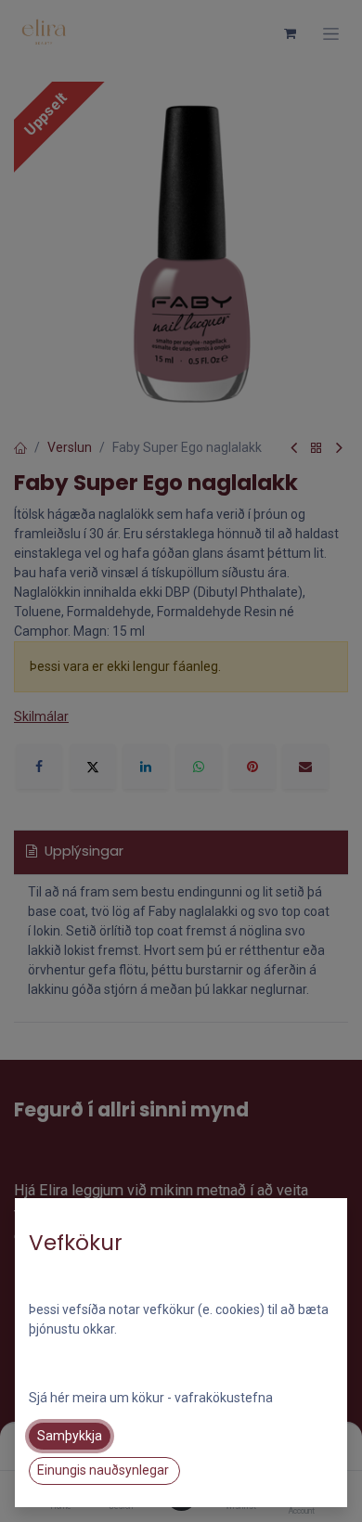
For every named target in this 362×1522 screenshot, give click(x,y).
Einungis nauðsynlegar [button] (104, 1470)
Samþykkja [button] (69, 1435)
